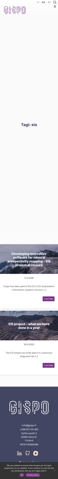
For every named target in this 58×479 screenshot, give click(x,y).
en (43, 2)
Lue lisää (48, 298)
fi (38, 2)
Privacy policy (33, 475)
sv (49, 2)
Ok (22, 475)
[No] (54, 470)
